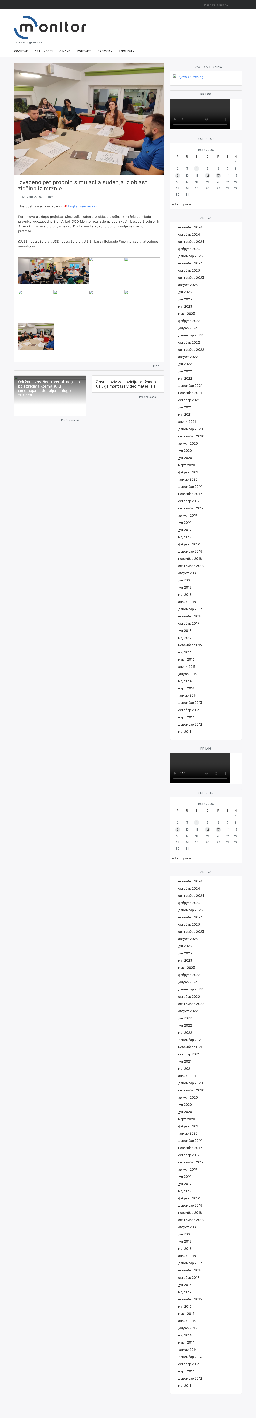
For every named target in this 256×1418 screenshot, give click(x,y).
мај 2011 (184, 732)
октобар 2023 (189, 270)
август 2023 (188, 285)
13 (218, 175)
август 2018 (187, 573)
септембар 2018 (191, 566)
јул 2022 (185, 364)
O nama (65, 51)
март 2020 (186, 465)
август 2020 (188, 443)
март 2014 (186, 688)
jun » (187, 204)
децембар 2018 (190, 551)
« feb (176, 204)
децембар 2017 (190, 609)
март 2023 (186, 314)
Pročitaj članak (70, 420)
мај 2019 (185, 537)
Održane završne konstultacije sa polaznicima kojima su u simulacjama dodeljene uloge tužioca (49, 388)
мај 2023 (185, 306)
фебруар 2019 (189, 544)
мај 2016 (185, 652)
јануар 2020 (188, 479)
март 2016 (186, 659)
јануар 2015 (187, 674)
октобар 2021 (188, 400)
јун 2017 (184, 631)
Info (50, 196)
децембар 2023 (190, 256)
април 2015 (187, 667)
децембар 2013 (190, 703)
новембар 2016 (190, 645)
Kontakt (84, 51)
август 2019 (187, 515)
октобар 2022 (189, 342)
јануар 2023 (187, 328)
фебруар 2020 (189, 472)
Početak (21, 51)
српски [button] (104, 51)
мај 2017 (184, 638)
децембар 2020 (190, 429)
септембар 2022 (191, 350)
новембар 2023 (190, 263)
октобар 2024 (189, 234)
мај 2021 (185, 414)
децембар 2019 (190, 487)
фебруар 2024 (189, 249)
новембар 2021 (190, 393)
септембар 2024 (191, 242)
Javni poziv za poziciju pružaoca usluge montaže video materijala (126, 384)
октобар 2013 (188, 710)
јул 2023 (185, 292)
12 (207, 175)
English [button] (125, 51)
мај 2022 (185, 378)
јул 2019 (184, 523)
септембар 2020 (191, 436)
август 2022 (188, 357)
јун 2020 (185, 458)
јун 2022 (185, 371)
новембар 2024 (190, 227)
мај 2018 (185, 595)
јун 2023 (185, 299)
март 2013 (186, 717)
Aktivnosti (44, 51)
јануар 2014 (187, 695)
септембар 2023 (191, 278)
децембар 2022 (190, 335)
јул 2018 (184, 580)
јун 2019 (184, 530)
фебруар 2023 (189, 321)
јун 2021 (184, 407)
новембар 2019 (190, 494)
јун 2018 (184, 587)
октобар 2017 (188, 623)
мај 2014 (185, 681)
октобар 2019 (188, 501)
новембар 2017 (190, 616)
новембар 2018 (190, 559)
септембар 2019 (191, 508)
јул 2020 (185, 451)
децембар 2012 (190, 724)
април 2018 (187, 602)
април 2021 (187, 422)
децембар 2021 (190, 386)
